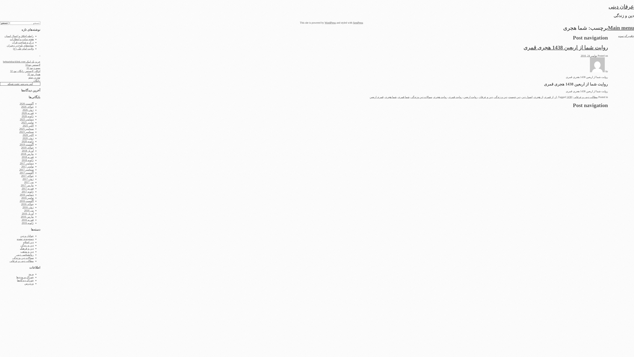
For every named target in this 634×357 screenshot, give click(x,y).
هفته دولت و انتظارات (22, 39)
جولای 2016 (27, 204)
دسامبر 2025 (27, 119)
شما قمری (403, 97)
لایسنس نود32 (32, 64)
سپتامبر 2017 (26, 169)
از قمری (548, 97)
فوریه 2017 (28, 188)
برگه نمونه (623, 36)
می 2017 (29, 182)
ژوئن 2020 (28, 138)
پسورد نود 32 (33, 68)
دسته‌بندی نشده (25, 239)
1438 (569, 97)
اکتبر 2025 (28, 125)
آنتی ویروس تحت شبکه (20, 83)
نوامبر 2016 (27, 198)
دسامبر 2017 (27, 163)
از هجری (538, 97)
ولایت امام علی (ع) (23, 48)
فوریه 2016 (28, 219)
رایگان (36, 80)
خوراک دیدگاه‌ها (25, 280)
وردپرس (29, 283)
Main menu (621, 28)
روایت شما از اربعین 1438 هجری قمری (566, 47)
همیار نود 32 (33, 74)
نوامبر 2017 (27, 166)
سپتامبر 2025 (26, 128)
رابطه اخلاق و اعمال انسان (19, 36)
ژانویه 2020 (28, 141)
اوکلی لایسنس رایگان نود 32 (25, 71)
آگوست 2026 (27, 103)
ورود (31, 274)
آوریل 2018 (28, 150)
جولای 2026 (27, 106)
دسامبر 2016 (27, 194)
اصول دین (527, 97)
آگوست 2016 (27, 201)
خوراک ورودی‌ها (25, 277)
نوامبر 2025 (27, 122)
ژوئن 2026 (28, 110)
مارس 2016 (27, 216)
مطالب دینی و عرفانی (586, 97)
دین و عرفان (486, 97)
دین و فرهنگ (27, 248)
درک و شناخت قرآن (23, 42)
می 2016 (29, 210)
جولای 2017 (27, 176)
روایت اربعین (471, 97)
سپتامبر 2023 (26, 132)
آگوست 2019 (27, 144)
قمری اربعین (377, 97)
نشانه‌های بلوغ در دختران (20, 45)
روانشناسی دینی (25, 254)
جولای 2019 (27, 147)
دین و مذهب (27, 251)
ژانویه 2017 (28, 191)
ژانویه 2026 (28, 116)
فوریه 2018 (28, 157)
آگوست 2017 (27, 172)
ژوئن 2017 (28, 179)
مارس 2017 (27, 185)
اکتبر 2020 (28, 135)
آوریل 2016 (28, 213)
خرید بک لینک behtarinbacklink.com (21, 61)
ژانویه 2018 (28, 160)
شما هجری (391, 97)
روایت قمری (455, 97)
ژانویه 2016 (28, 223)
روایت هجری (440, 97)
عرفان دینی (621, 7)
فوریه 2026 (28, 113)
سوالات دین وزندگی (421, 97)
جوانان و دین (27, 236)
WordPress (330, 22)
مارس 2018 (27, 154)
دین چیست (514, 97)
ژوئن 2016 (28, 207)
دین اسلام (28, 242)
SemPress (358, 22)
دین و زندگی (500, 97)
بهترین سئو (34, 77)
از (556, 97)
